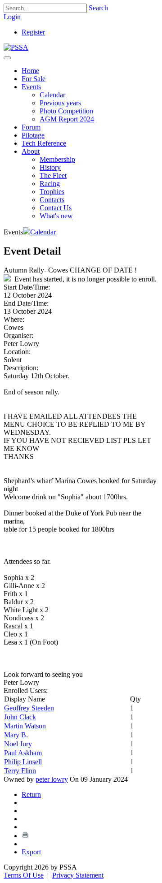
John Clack (20, 717)
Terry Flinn (20, 771)
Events (31, 87)
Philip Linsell (23, 762)
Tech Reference (44, 143)
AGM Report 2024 (67, 119)
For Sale (33, 78)
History (50, 167)
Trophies (52, 191)
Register (33, 32)
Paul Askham (23, 753)
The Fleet (53, 175)
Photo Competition (66, 111)
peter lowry (52, 779)
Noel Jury (18, 744)
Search (98, 8)
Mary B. (16, 735)
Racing (50, 183)
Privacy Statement (78, 875)
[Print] (25, 836)
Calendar (52, 95)
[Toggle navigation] (7, 57)
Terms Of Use (24, 875)
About (31, 151)
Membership (57, 159)
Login (12, 17)
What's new (56, 216)
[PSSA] (16, 47)
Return (31, 794)
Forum (31, 127)
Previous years (60, 103)
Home (30, 70)
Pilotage (33, 135)
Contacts (52, 199)
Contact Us (56, 208)
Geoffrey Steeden (29, 708)
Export (31, 852)
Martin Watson (25, 726)
